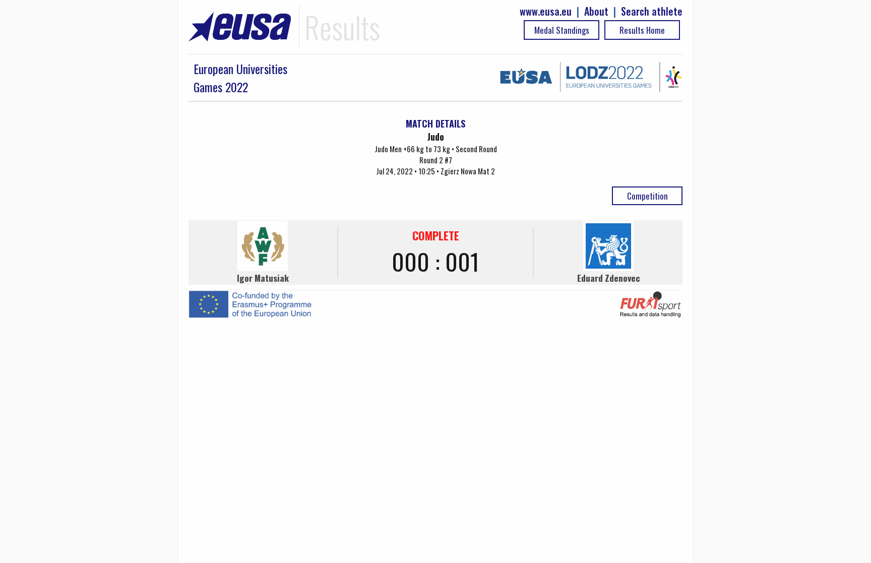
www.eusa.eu (546, 11)
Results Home (642, 30)
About (596, 11)
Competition (647, 196)
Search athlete (651, 11)
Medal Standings (561, 30)
